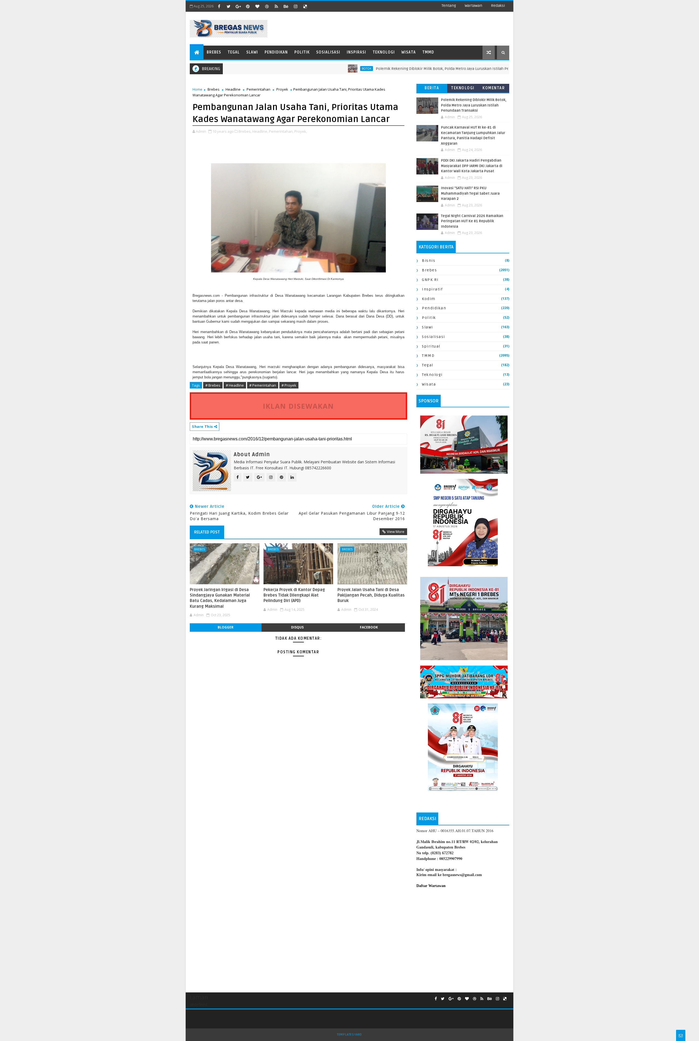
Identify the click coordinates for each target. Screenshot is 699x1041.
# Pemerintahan (262, 385)
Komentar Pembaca (493, 89)
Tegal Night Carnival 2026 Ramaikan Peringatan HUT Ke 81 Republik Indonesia (472, 221)
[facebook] (219, 6)
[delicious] (305, 6)
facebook (369, 627)
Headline (233, 89)
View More (395, 531)
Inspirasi (356, 52)
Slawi (252, 52)
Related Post (207, 532)
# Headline (235, 385)
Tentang (449, 5)
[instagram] (295, 6)
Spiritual (431, 346)
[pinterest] (248, 6)
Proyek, (300, 131)
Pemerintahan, (281, 131)
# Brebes (212, 385)
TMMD (428, 52)
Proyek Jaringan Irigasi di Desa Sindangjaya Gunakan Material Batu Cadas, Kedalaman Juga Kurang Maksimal (220, 598)
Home (197, 89)
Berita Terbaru (431, 89)
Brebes (214, 52)
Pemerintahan (258, 89)
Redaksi (498, 5)
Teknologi (384, 52)
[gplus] (238, 6)
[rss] (276, 6)
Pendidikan (276, 52)
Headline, (260, 131)
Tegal (234, 52)
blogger (225, 627)
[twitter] (228, 6)
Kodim (429, 298)
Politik (302, 52)
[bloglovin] (257, 6)
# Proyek (289, 385)
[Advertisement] (462, 937)
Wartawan (473, 5)
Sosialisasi (328, 52)
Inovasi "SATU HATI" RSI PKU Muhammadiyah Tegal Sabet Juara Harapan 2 (470, 193)
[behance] (286, 6)
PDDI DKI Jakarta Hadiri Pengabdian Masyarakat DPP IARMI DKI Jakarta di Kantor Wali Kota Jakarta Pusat (471, 165)
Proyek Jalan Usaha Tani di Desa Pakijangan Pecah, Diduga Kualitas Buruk (371, 595)
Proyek (282, 89)
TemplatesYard (349, 1035)
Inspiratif (432, 289)
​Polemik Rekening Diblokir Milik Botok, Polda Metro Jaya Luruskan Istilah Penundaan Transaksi (422, 68)
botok (329, 68)
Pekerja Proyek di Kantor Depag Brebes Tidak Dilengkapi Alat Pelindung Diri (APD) (294, 595)
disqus (297, 627)
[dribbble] (267, 6)
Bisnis (428, 260)
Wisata (408, 52)
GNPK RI (430, 279)
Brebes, (245, 131)
